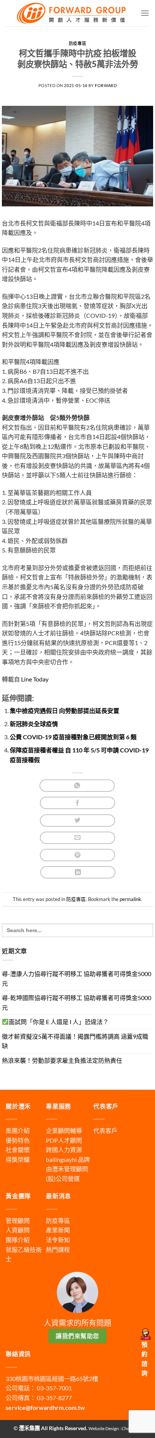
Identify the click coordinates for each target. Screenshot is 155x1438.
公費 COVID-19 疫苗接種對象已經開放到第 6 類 (73, 736)
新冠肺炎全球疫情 (34, 723)
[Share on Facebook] (77, 803)
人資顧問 (18, 1229)
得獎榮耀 (18, 1159)
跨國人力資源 (64, 1149)
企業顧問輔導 (64, 1130)
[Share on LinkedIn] (77, 872)
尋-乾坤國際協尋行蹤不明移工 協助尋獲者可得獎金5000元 (76, 1002)
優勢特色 (18, 1140)
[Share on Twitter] (77, 820)
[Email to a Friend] (77, 838)
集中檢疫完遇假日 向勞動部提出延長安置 (64, 710)
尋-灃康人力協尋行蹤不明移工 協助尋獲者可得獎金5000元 (76, 978)
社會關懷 (18, 1149)
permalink (130, 899)
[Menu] (144, 13)
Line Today (34, 679)
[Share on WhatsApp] (77, 785)
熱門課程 (58, 1249)
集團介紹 (18, 1130)
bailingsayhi (61, 1159)
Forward (106, 85)
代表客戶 (105, 1130)
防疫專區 (77, 43)
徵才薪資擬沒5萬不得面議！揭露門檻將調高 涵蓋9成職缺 (75, 1041)
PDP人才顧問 (64, 1140)
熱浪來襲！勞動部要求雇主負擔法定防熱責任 (62, 1060)
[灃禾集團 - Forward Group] (73, 13)
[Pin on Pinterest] (77, 855)
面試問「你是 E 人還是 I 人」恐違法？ (59, 1021)
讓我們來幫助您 (77, 1336)
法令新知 (58, 1239)
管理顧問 (18, 1220)
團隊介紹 (18, 1239)
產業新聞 (58, 1229)
